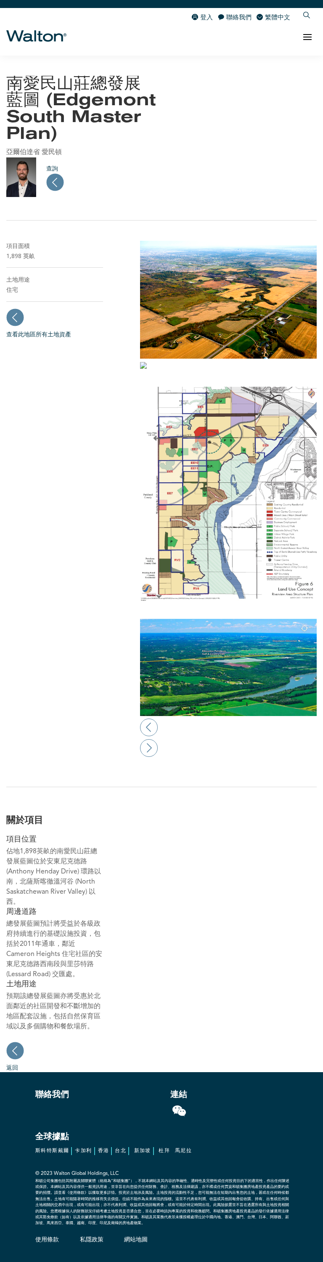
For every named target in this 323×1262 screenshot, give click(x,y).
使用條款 (47, 1240)
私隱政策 (91, 1240)
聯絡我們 (239, 18)
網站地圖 (136, 1240)
